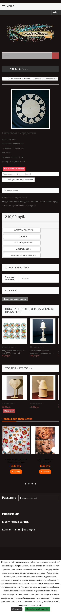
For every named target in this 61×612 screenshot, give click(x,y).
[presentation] (7, 450)
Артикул (6, 139)
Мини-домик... (37, 403)
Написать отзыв (11, 190)
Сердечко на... (9, 403)
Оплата (23, 236)
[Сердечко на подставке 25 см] (14, 387)
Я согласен (16, 609)
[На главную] (5, 78)
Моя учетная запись (15, 521)
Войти (55, 12)
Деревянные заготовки (20, 79)
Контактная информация (23, 255)
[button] (25, 483)
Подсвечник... (37, 347)
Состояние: (7, 144)
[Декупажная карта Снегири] (14, 331)
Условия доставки (23, 243)
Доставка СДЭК (23, 249)
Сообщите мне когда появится (19, 180)
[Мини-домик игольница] (42, 387)
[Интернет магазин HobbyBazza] (30, 31)
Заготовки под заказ (23, 230)
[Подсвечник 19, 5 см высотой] (42, 331)
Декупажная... (9, 347)
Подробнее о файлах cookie (37, 609)
